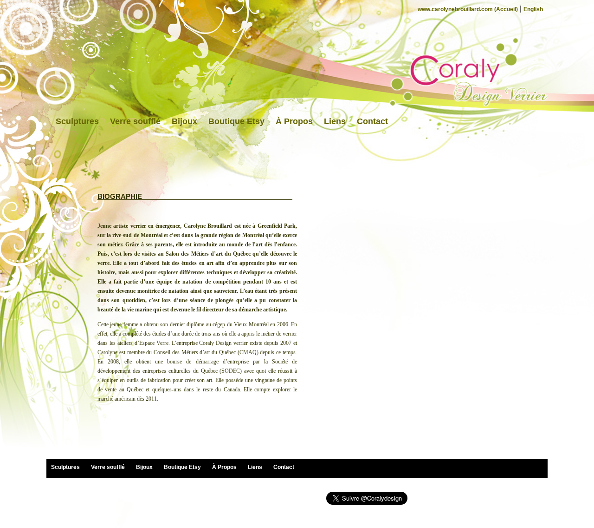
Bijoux (184, 121)
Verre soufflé (135, 121)
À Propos (294, 121)
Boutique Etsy (236, 121)
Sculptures (77, 121)
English (533, 9)
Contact (372, 121)
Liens (335, 121)
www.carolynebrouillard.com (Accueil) (468, 9)
